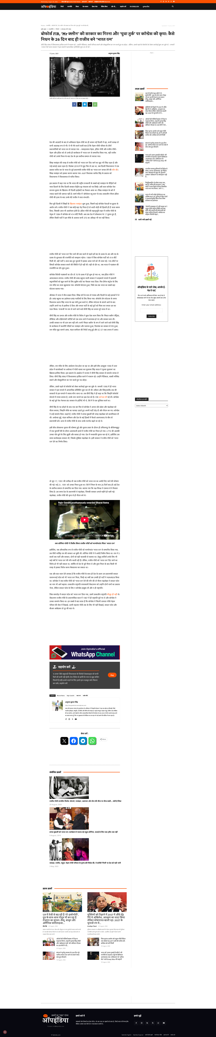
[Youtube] (173, 1)
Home (43, 25)
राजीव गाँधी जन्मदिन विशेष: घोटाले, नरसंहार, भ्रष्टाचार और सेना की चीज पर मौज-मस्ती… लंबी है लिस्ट (85, 801)
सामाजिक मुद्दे (45, 911)
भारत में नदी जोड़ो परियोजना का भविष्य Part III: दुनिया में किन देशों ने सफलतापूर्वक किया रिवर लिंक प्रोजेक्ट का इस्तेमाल (156, 197)
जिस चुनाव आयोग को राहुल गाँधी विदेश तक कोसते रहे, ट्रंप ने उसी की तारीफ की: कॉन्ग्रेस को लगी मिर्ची (113, 941)
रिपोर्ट (57, 29)
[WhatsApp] (171, 1)
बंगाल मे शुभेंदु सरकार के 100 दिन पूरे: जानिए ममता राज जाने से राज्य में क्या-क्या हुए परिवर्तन (68, 955)
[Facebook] (161, 1)
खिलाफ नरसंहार (76, 203)
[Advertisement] (85, 462)
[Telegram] (84, 104)
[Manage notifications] (5, 1032)
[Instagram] (163, 1)
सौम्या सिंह (45, 926)
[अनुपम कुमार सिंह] (57, 710)
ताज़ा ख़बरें (139, 88)
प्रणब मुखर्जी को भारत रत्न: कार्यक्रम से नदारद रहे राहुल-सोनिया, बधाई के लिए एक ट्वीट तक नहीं (84, 832)
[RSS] (166, 1)
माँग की (115, 169)
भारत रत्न (78, 695)
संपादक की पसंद (66, 29)
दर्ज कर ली (103, 397)
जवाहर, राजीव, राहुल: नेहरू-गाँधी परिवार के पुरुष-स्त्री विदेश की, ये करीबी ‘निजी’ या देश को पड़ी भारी (85, 863)
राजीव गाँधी (85, 695)
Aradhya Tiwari (92, 926)
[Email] (90, 104)
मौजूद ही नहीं (112, 594)
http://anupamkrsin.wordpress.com (75, 705)
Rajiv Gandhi (70, 695)
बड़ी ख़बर (43, 29)
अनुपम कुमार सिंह (114, 53)
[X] (168, 1)
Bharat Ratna (61, 695)
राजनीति (48, 25)
